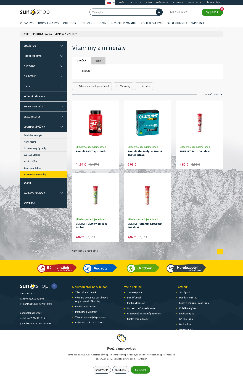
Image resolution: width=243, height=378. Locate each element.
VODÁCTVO (27, 23)
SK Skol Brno (186, 318)
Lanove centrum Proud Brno (194, 302)
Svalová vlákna (31, 154)
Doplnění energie (32, 135)
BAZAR (27, 182)
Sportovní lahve (32, 168)
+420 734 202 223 (178, 12)
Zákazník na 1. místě (85, 292)
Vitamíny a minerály (34, 174)
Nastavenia (102, 369)
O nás (121, 2)
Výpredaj (197, 23)
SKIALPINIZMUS (177, 23)
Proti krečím (30, 161)
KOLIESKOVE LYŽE (152, 23)
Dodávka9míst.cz (188, 297)
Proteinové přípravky (35, 148)
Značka (81, 60)
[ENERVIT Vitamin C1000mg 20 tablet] (147, 195)
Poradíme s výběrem (86, 311)
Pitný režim (29, 141)
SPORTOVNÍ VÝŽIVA (34, 126)
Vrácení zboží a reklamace (141, 308)
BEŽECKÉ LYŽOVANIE (123, 23)
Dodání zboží (134, 297)
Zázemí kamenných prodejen (90, 317)
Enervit (86, 70)
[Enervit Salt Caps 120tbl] (95, 122)
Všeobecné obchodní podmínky (144, 313)
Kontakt (178, 2)
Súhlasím (140, 369)
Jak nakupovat (135, 292)
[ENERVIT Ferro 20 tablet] (199, 122)
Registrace (194, 2)
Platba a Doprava (136, 302)
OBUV (102, 23)
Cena (98, 60)
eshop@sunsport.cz (31, 312)
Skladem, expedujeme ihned (94, 86)
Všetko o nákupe (156, 2)
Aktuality (135, 2)
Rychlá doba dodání (85, 306)
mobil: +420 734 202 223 (32, 318)
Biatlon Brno (185, 324)
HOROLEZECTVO (48, 23)
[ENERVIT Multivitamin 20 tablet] (95, 195)
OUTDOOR (69, 23)
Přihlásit (215, 2)
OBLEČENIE (88, 23)
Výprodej (125, 86)
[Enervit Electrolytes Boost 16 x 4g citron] (147, 122)
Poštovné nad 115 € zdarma (89, 322)
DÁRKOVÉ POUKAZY (34, 192)
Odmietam (120, 369)
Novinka (146, 86)
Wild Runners (186, 329)
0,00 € (216, 11)
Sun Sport (184, 292)
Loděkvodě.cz (186, 313)
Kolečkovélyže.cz (188, 308)
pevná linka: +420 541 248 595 (35, 323)
